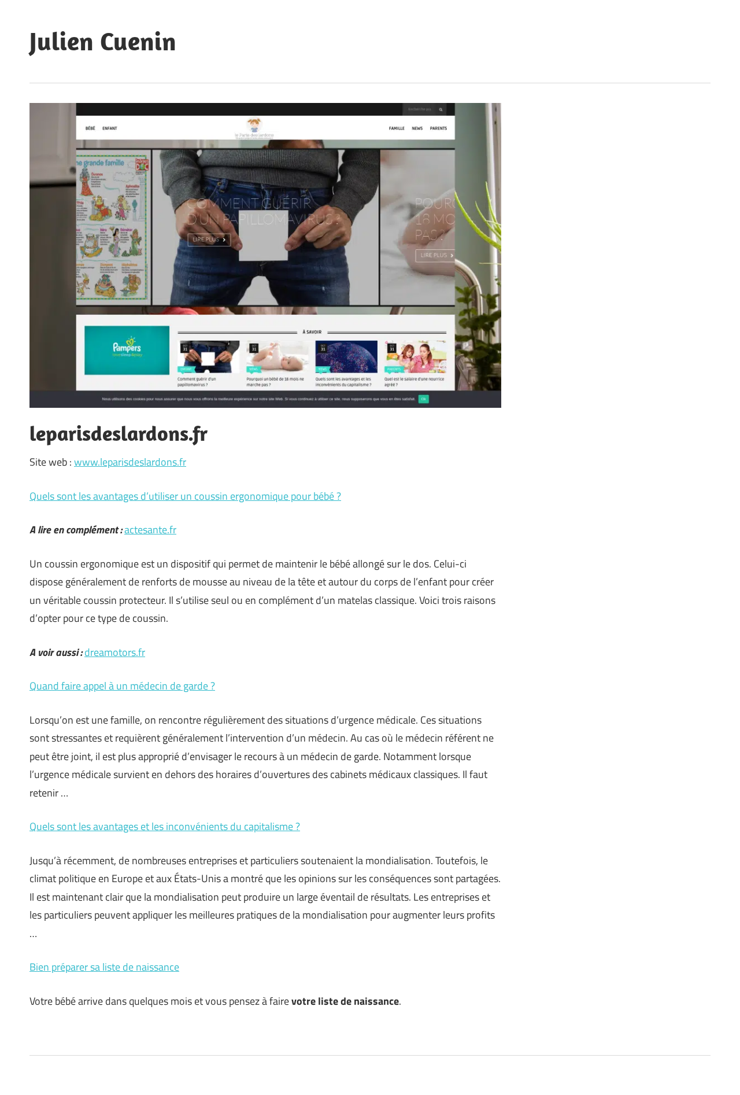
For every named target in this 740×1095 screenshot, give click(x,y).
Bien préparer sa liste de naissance (104, 967)
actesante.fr (150, 529)
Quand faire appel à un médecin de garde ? (122, 686)
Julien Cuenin (102, 41)
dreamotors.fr (114, 652)
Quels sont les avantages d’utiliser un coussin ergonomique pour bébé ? (185, 496)
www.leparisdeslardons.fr (130, 462)
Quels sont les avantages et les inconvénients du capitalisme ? (164, 826)
